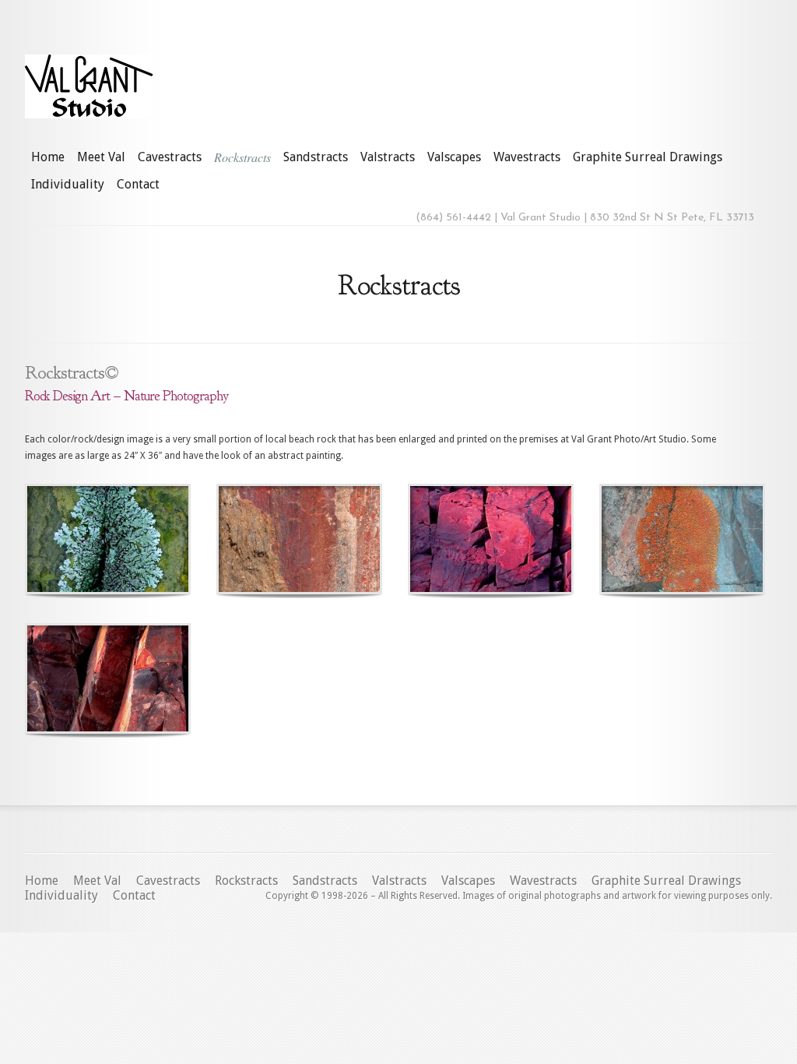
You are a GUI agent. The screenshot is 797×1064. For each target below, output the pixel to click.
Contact (138, 184)
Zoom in (73, 539)
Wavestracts (526, 157)
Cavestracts (170, 157)
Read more (148, 539)
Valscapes (454, 157)
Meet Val (101, 157)
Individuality (67, 184)
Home (48, 157)
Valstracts (387, 157)
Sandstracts (315, 157)
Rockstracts (242, 157)
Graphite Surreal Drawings (647, 157)
